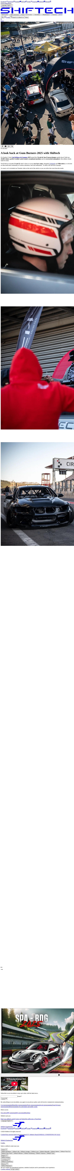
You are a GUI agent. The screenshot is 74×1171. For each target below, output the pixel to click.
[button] (2, 969)
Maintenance (46, 14)
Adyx (9, 439)
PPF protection (11, 1113)
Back (2, 21)
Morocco (3, 1164)
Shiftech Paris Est (65, 1151)
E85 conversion (15, 14)
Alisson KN (7, 996)
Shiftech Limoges (25, 1151)
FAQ (2, 3)
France (3, 1149)
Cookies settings (5, 1169)
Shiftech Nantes (55, 1151)
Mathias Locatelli (26, 570)
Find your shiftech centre (8, 1119)
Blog (25, 1113)
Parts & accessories (26, 14)
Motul (38, 439)
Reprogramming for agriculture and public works (23, 1106)
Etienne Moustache (9, 988)
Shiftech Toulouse (40, 1153)
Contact (6, 3)
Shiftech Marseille (44, 1151)
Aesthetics (38, 14)
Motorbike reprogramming (19, 1105)
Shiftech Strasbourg (29, 1153)
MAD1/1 (39, 556)
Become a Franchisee (35, 1119)
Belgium (3, 1155)
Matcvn (6, 994)
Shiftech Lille (16, 1151)
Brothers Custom (28, 559)
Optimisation (4, 14)
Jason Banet (37, 570)
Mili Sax (55, 438)
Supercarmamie (8, 990)
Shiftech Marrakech (6, 1166)
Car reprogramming (6, 1105)
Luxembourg (4, 1159)
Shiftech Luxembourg (7, 1161)
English (6, 5)
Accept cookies (15, 1169)
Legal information (21, 1134)
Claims (23, 1119)
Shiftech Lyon (35, 1151)
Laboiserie (52, 163)
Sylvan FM (33, 565)
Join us (27, 1119)
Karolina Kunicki (9, 999)
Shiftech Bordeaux (6, 1151)
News (9, 3)
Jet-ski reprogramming (45, 1105)
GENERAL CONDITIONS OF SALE (49, 1134)
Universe (54, 14)
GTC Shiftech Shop (32, 1134)
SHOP (60, 14)
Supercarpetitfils (9, 991)
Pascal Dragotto (14, 560)
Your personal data (10, 1134)
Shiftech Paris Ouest (6, 1153)
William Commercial (10, 998)
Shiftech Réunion (18, 1153)
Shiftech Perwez (5, 1157)
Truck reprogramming (33, 1105)
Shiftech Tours (50, 1153)
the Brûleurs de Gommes (19, 157)
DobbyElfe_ (7, 993)
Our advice (4, 1113)
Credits (3, 1143)
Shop (28, 1113)
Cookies (3, 1134)
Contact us (18, 1119)
